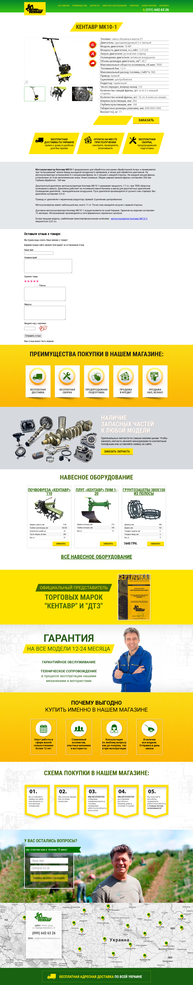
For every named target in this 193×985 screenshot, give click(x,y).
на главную (64, 5)
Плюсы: (42, 285)
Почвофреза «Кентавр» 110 (49, 492)
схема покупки (149, 5)
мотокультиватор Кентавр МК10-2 (129, 218)
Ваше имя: (29, 250)
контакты (164, 5)
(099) (157, 10)
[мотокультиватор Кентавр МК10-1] (58, 60)
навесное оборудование (114, 5)
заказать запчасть (117, 451)
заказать (61, 543)
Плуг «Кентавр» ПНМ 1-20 (96, 492)
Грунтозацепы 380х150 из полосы (144, 492)
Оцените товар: (31, 276)
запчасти (94, 5)
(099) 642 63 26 (44, 933)
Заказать (146, 120)
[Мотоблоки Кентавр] (35, 8)
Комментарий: (30, 257)
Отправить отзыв (33, 335)
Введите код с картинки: (35, 323)
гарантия (134, 5)
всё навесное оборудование (96, 557)
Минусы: (28, 304)
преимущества (79, 5)
